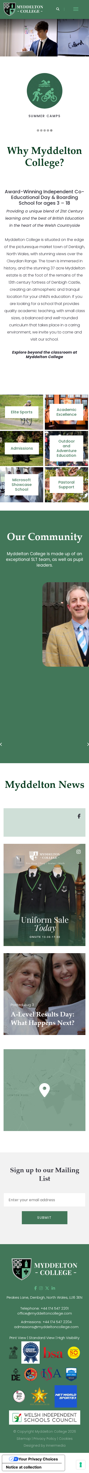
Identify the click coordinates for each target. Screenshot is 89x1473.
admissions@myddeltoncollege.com (46, 1326)
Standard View (42, 1337)
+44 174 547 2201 (55, 1308)
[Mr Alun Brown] (45, 624)
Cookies (66, 1438)
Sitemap (24, 1438)
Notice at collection (24, 1467)
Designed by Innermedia (45, 1445)
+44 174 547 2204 (57, 1321)
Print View (17, 1337)
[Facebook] (35, 1288)
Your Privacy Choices (38, 1459)
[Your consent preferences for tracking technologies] (80, 1464)
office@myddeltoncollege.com (44, 1313)
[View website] (19, 1396)
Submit (44, 1217)
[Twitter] (47, 1288)
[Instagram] (41, 1288)
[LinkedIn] (53, 1288)
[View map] (44, 1090)
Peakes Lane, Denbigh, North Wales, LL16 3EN (44, 1297)
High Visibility (68, 1337)
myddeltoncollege (44, 848)
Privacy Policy (44, 1438)
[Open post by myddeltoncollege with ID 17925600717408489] (44, 895)
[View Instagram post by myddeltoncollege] (80, 940)
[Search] (58, 9)
